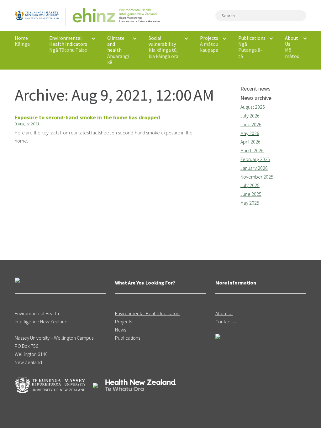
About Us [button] (292, 47)
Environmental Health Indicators (147, 313)
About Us (224, 313)
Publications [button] (252, 47)
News (120, 329)
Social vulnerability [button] (163, 47)
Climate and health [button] (118, 50)
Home (22, 41)
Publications (127, 338)
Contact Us (226, 321)
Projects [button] (209, 44)
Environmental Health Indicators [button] (68, 44)
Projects (123, 321)
